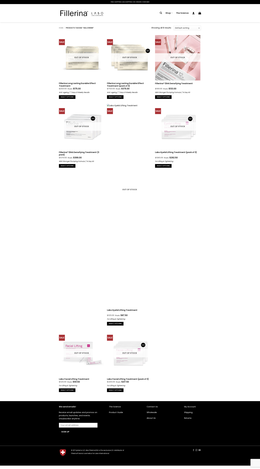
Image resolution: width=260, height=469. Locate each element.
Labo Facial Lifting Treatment (74, 379)
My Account (190, 406)
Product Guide (116, 412)
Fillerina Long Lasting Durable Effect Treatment (77, 84)
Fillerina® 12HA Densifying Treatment (174, 83)
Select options (67, 97)
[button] (161, 13)
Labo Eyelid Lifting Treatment (122, 310)
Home (61, 28)
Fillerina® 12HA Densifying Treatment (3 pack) (79, 153)
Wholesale (152, 412)
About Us (151, 418)
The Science (182, 13)
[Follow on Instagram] (196, 450)
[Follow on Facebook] (193, 450)
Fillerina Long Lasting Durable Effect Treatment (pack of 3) (125, 84)
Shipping (188, 412)
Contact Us (152, 406)
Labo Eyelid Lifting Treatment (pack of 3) (176, 152)
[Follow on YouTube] (200, 450)
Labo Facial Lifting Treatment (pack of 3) (128, 379)
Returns (187, 418)
